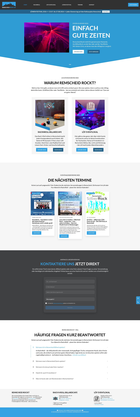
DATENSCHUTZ (77, 412)
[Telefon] (138, 302)
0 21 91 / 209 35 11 (66, 398)
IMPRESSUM (85, 412)
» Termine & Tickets (99, 404)
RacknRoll (15, 398)
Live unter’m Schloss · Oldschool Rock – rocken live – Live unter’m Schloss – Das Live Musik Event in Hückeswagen (69, 222)
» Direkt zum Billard (79, 355)
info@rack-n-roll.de (64, 400)
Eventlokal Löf (31, 398)
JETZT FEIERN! (133, 4)
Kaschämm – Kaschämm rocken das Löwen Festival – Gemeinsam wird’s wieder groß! (42, 221)
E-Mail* (70, 286)
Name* (70, 281)
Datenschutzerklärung (58, 303)
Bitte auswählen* (70, 299)
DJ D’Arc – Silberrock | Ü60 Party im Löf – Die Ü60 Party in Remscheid (97, 221)
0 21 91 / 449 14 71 (108, 398)
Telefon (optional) (70, 292)
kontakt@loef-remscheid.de (107, 400)
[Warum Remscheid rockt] (70, 64)
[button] (70, 351)
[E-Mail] (138, 298)
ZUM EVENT (37, 233)
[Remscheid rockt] (8, 4)
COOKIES (69, 412)
